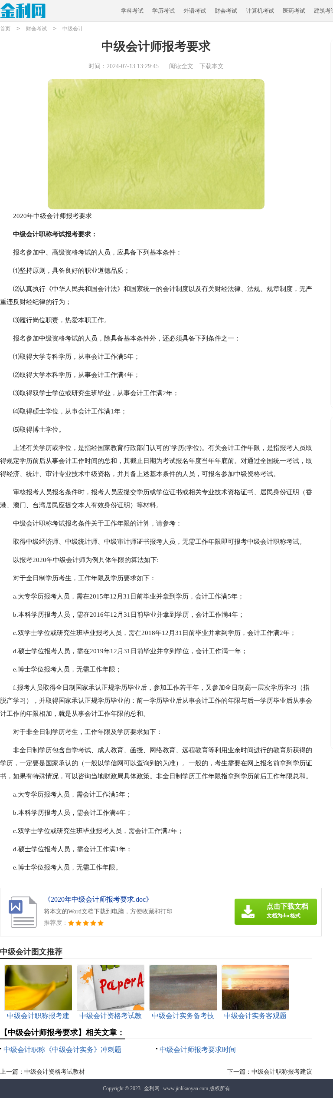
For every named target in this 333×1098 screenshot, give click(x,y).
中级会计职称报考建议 (281, 1071)
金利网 (152, 1088)
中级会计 (72, 29)
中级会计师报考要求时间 (198, 1049)
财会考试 (226, 10)
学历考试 (163, 10)
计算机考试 (260, 10)
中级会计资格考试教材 (54, 1071)
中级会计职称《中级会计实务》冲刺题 (62, 1049)
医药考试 (294, 10)
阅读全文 (181, 66)
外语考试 (194, 10)
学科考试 (132, 10)
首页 (5, 29)
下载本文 (211, 66)
